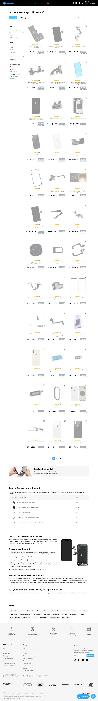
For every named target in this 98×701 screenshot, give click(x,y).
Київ (86, 1)
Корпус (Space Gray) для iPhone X (78, 118)
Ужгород (19, 676)
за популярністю (76, 18)
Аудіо (41, 3)
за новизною (61, 18)
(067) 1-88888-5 (90, 3)
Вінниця (35, 675)
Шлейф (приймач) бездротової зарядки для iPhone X (36, 262)
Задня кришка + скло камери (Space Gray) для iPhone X (36, 118)
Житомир (42, 676)
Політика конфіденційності (9, 698)
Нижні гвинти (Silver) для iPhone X (36, 442)
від (10, 28)
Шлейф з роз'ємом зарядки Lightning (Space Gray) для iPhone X (57, 335)
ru (87, 4)
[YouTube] (86, 660)
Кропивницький (9, 678)
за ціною (68, 18)
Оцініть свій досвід (28, 670)
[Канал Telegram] (74, 660)
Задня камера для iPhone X (57, 118)
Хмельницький (36, 676)
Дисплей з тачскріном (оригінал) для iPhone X (57, 47)
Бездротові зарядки (8, 658)
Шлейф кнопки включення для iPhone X (36, 298)
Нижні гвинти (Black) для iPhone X (57, 226)
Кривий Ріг (25, 675)
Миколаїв (31, 675)
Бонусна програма (28, 658)
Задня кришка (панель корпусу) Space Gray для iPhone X (78, 442)
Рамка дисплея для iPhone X (36, 190)
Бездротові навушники (9, 663)
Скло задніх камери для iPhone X (78, 369)
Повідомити (41, 51)
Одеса (18, 675)
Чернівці (10, 676)
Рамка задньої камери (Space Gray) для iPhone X (57, 406)
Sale (46, 3)
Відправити (90, 655)
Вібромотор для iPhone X (36, 405)
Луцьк (23, 676)
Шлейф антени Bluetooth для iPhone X (78, 226)
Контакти (25, 660)
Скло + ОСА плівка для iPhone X (78, 297)
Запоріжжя (14, 675)
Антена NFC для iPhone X (78, 46)
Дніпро (10, 675)
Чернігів (39, 675)
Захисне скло (6, 653)
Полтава (31, 676)
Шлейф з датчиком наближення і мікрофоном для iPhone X (57, 190)
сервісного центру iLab (30, 584)
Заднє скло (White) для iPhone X (57, 154)
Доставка (25, 651)
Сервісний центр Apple (9, 665)
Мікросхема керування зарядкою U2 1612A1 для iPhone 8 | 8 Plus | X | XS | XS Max (78, 191)
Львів (22, 675)
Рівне (4, 678)
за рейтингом (85, 18)
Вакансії (25, 668)
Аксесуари (29, 3)
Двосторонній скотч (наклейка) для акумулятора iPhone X (78, 334)
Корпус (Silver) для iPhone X (78, 405)
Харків (6, 675)
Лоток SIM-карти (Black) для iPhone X (57, 262)
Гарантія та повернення (29, 656)
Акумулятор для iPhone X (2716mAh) (36, 47)
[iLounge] (8, 3)
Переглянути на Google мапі (40, 693)
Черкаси (27, 676)
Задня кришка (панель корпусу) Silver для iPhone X (57, 442)
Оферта (19, 698)
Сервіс (57, 3)
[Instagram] (82, 660)
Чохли (19, 3)
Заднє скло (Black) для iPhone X (36, 154)
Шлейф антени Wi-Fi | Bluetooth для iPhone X (36, 83)
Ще (51, 3)
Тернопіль (15, 678)
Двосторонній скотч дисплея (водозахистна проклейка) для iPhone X (78, 83)
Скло (23, 3)
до (17, 28)
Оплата (25, 653)
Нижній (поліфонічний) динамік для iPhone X (57, 298)
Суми (46, 676)
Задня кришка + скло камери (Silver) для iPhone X (36, 370)
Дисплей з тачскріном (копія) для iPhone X (36, 226)
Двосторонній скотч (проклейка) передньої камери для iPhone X (57, 370)
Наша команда (27, 663)
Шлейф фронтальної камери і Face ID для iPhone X (57, 83)
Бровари (43, 675)
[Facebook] (78, 660)
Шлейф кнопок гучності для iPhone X (36, 334)
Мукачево (15, 676)
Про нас (25, 665)
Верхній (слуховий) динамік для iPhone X (78, 154)
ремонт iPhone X (62, 584)
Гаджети (36, 3)
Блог (24, 648)
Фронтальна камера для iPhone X (78, 262)
